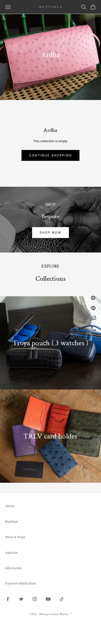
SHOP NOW (50, 232)
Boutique (11, 521)
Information (13, 568)
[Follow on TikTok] (61, 599)
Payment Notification (20, 583)
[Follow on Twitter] (21, 599)
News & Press (15, 537)
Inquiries (11, 552)
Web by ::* (66, 614)
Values (10, 506)
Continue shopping (50, 155)
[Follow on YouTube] (48, 599)
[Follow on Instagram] (34, 599)
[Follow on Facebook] (7, 599)
